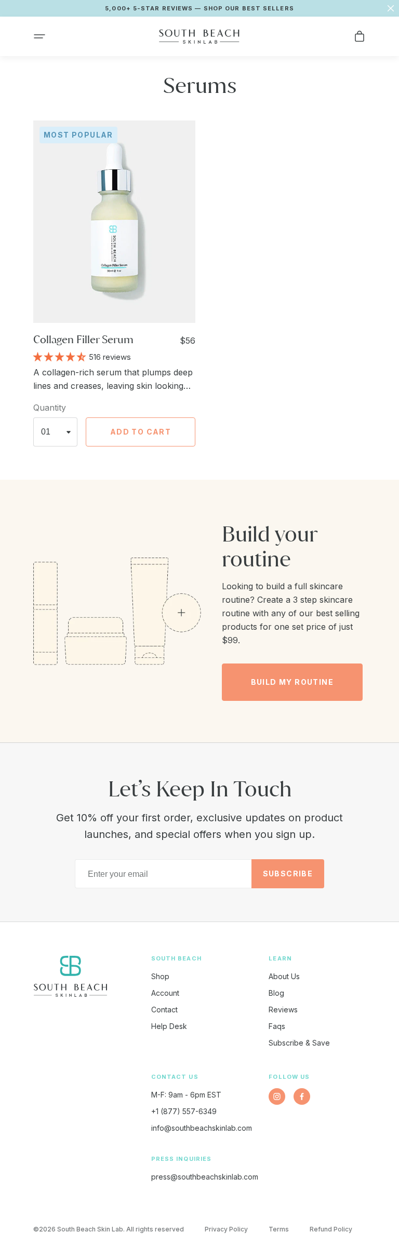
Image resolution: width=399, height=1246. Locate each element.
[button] (39, 36)
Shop (160, 976)
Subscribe (288, 873)
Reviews (283, 1009)
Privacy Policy (226, 1229)
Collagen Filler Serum (83, 339)
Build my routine (292, 682)
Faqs (277, 1026)
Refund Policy (331, 1229)
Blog (276, 992)
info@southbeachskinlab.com (201, 1127)
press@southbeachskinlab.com (204, 1176)
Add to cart (140, 431)
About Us (284, 976)
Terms (279, 1229)
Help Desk (169, 1026)
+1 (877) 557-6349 (184, 1111)
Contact (164, 1009)
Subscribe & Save (299, 1042)
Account (165, 992)
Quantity (49, 407)
